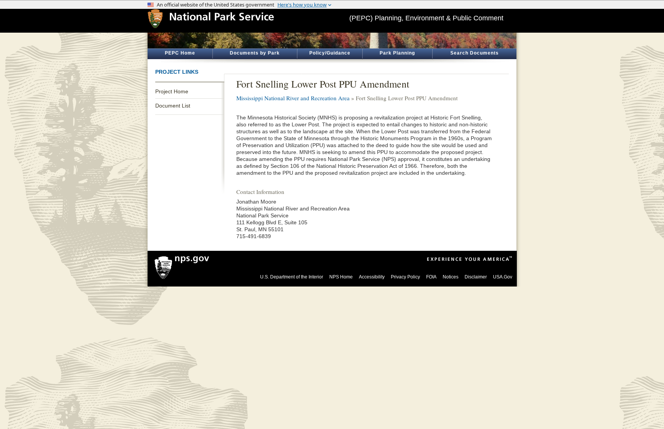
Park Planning (397, 53)
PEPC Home (180, 53)
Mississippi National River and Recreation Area (293, 98)
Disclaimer (476, 277)
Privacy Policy (405, 277)
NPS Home (341, 277)
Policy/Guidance (329, 53)
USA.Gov (502, 277)
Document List (172, 106)
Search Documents (474, 53)
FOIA (431, 277)
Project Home (171, 91)
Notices (450, 277)
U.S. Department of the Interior (291, 277)
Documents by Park (255, 53)
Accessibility (372, 277)
